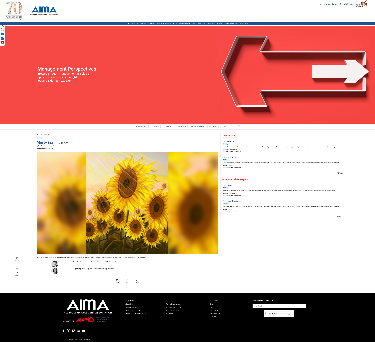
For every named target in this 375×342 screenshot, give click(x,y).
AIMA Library (213, 126)
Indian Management (197, 126)
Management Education (164, 23)
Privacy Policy (78, 339)
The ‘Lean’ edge (228, 141)
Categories (155, 126)
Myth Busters (182, 126)
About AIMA (135, 23)
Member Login (142, 126)
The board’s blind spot (230, 157)
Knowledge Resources (231, 23)
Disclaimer (86, 339)
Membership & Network (215, 23)
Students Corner (346, 4)
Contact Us (213, 316)
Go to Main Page (44, 135)
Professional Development (181, 23)
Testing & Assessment (199, 23)
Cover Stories (168, 126)
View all (339, 173)
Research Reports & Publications (135, 313)
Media (212, 307)
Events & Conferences (148, 23)
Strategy (40, 138)
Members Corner (330, 4)
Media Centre (244, 23)
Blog (211, 304)
